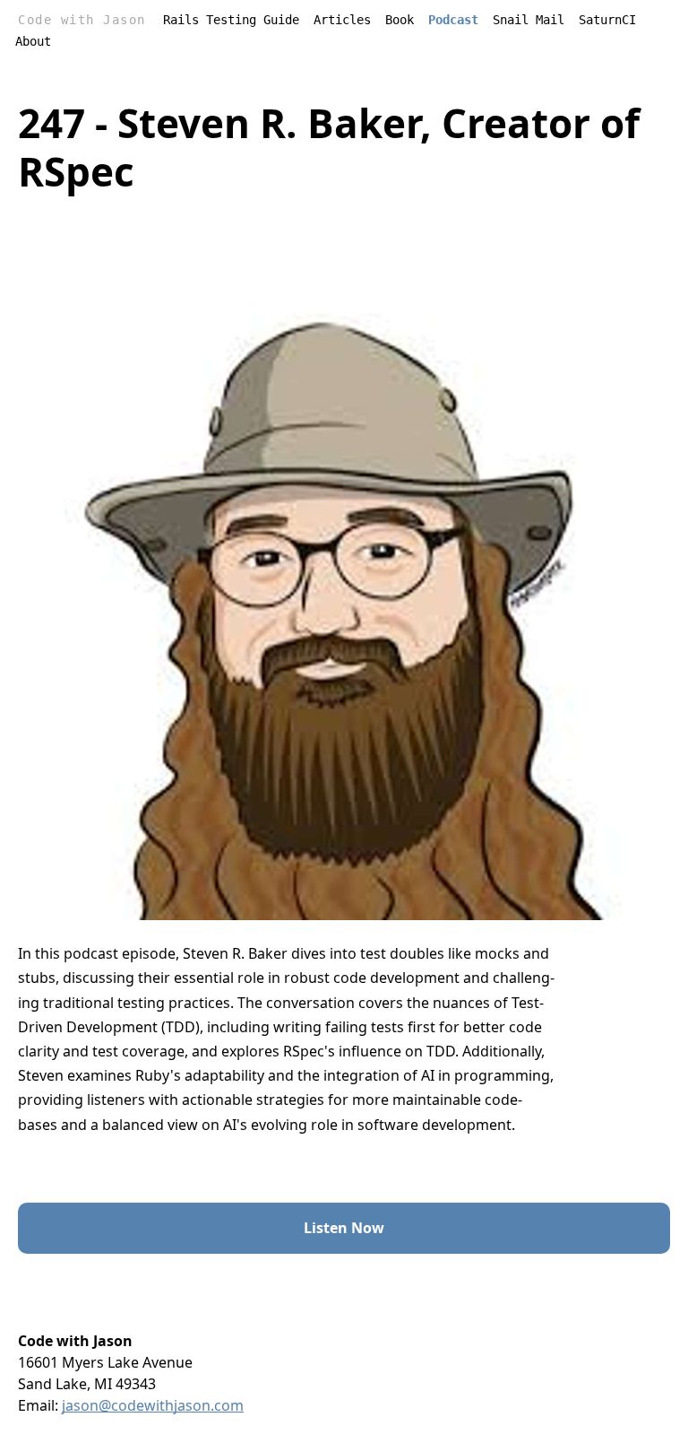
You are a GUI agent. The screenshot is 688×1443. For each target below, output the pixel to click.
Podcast (453, 20)
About (33, 41)
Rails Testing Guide (231, 20)
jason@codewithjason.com (153, 1405)
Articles (342, 20)
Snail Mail (528, 20)
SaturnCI (607, 20)
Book (399, 20)
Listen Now (344, 1228)
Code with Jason (82, 20)
